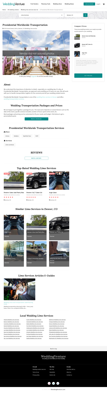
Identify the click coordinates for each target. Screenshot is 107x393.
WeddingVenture (53, 356)
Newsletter (52, 372)
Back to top (53, 348)
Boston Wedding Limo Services (11, 321)
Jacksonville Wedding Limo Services (58, 328)
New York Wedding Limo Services (12, 332)
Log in (98, 4)
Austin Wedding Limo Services (33, 319)
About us (69, 372)
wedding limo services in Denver (47, 97)
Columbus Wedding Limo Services (12, 324)
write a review (36, 158)
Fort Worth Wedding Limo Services (34, 326)
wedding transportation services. (14, 99)
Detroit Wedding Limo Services (11, 326)
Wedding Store (57, 4)
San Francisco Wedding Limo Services (58, 336)
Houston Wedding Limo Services (12, 328)
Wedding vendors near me (39, 369)
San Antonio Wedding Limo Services (12, 336)
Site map (52, 369)
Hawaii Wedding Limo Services (56, 326)
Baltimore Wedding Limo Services (57, 319)
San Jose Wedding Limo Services (12, 338)
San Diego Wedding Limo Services (34, 336)
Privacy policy (36, 375)
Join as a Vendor (89, 4)
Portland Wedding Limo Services (34, 334)
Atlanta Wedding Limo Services (11, 319)
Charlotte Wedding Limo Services (34, 321)
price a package (36, 119)
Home (4, 9)
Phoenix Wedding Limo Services (11, 334)
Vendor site (52, 375)
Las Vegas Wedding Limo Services (12, 330)
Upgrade (34, 76)
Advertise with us (71, 369)
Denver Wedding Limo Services (56, 324)
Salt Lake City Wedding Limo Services (58, 334)
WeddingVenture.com (58, 389)
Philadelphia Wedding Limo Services (58, 332)
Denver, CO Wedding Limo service (27, 28)
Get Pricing (88, 75)
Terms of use (36, 372)
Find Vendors (34, 4)
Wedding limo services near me (29, 9)
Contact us (69, 375)
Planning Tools (45, 4)
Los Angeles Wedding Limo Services (35, 330)
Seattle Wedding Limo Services (34, 338)
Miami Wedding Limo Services (56, 330)
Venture (14, 4)
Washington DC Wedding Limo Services (58, 338)
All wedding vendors (13, 9)
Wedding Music (69, 4)
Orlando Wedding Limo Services (34, 332)
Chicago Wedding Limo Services (57, 321)
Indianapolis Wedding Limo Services (35, 328)
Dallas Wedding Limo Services (33, 324)
